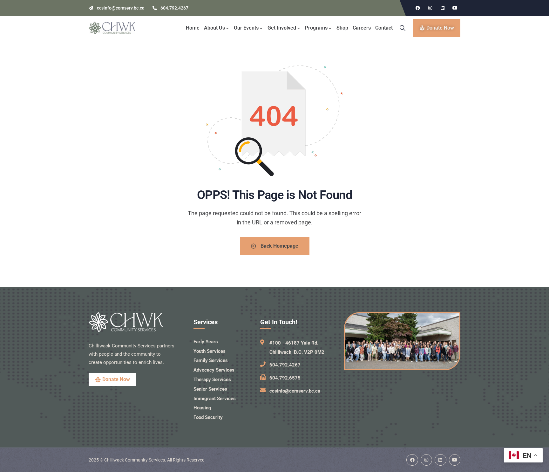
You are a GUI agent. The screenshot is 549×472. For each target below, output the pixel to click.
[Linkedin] (442, 8)
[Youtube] (455, 8)
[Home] (112, 28)
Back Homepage (278, 246)
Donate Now (116, 379)
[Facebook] (418, 8)
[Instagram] (430, 8)
